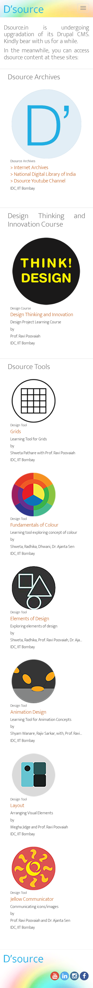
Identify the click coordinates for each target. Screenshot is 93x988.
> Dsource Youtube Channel (37, 181)
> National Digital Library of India (43, 174)
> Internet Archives (29, 167)
